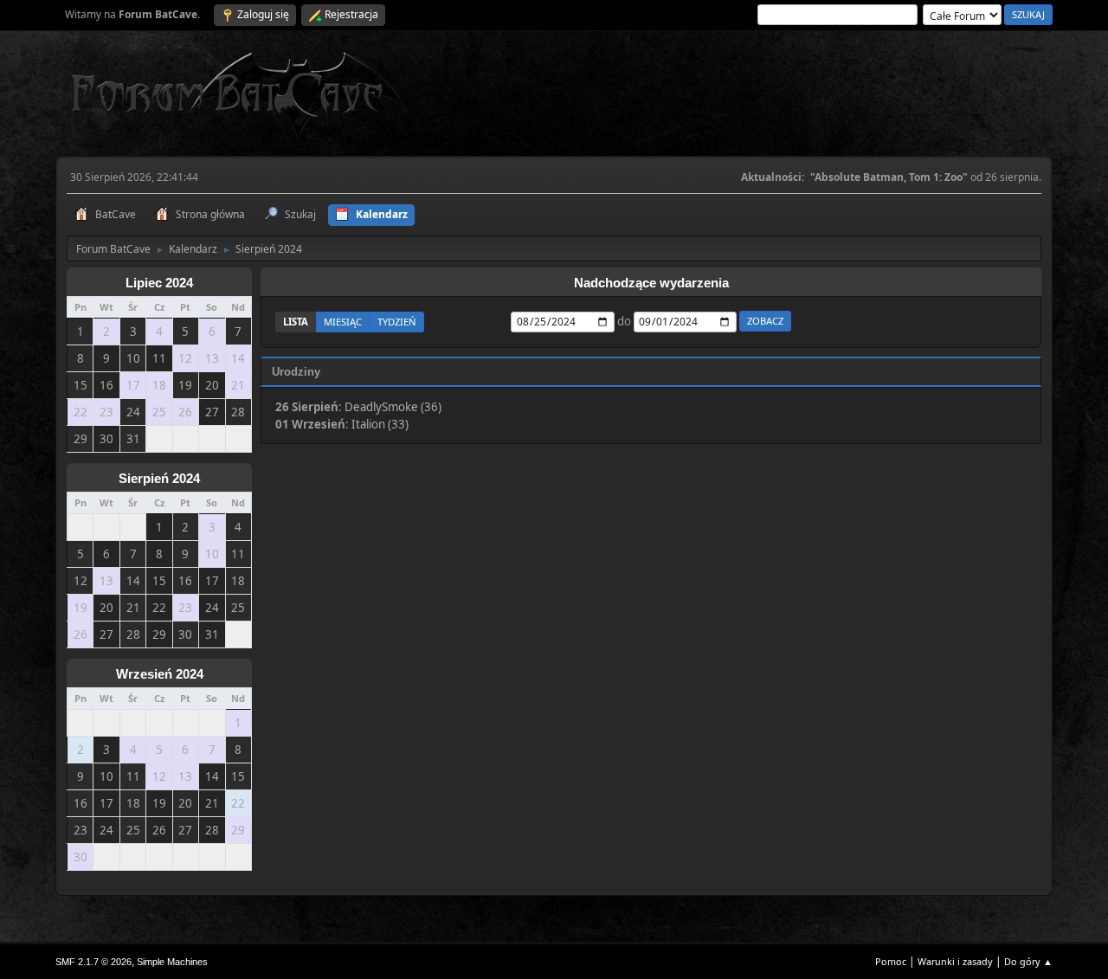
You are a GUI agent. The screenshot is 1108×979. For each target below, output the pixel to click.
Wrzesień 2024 (159, 674)
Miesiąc (343, 321)
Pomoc (890, 961)
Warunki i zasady (955, 961)
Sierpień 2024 (159, 479)
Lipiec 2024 (159, 283)
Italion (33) (380, 424)
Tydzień (396, 321)
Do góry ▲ (1028, 961)
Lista (295, 321)
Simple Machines (172, 961)
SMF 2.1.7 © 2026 (93, 961)
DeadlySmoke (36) (393, 407)
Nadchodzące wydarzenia (651, 283)
